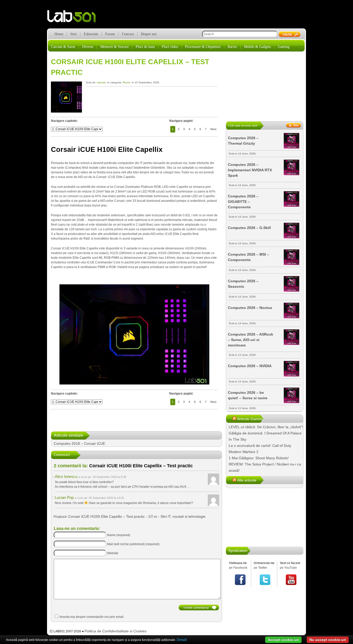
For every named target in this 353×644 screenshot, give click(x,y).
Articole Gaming (250, 419)
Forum (110, 34)
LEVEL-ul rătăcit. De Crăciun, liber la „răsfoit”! (266, 427)
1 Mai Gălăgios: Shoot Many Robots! (259, 458)
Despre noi (149, 34)
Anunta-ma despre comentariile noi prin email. (91, 617)
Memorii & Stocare (114, 47)
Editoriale (91, 34)
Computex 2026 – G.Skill (249, 228)
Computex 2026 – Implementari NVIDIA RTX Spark (250, 169)
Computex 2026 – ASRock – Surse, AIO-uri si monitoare (250, 339)
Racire (232, 47)
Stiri (73, 34)
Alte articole (246, 480)
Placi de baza (145, 47)
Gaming (283, 47)
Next (213, 129)
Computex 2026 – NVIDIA (250, 366)
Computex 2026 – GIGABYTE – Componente (243, 201)
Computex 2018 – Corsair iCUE (79, 443)
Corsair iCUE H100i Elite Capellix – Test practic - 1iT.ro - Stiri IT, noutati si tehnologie (136, 516)
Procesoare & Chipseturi (203, 47)
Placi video (170, 47)
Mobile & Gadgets (257, 47)
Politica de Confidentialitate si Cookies (116, 631)
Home (59, 34)
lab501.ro (74, 18)
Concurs (128, 34)
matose (101, 82)
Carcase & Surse (63, 47)
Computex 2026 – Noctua (250, 308)
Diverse (87, 47)
